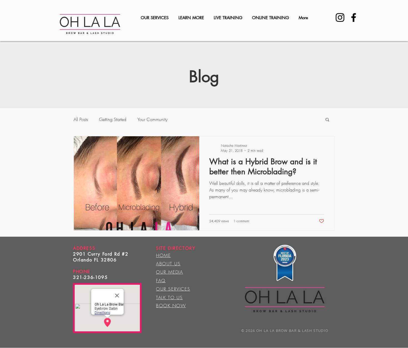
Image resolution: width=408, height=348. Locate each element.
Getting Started (112, 119)
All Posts (81, 119)
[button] (327, 120)
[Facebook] (353, 17)
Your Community (152, 119)
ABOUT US (168, 264)
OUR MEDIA (169, 272)
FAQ (161, 281)
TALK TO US (169, 297)
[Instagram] (340, 17)
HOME (163, 255)
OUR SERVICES (173, 289)
